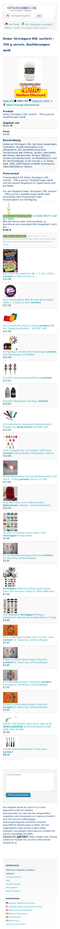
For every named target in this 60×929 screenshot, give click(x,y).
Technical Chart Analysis (15, 924)
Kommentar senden (19, 794)
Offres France (13, 920)
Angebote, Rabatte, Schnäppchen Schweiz (25, 906)
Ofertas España (14, 917)
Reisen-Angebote (13, 891)
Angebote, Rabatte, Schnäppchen (21, 903)
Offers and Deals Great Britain (20, 910)
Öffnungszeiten (12, 887)
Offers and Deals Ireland (18, 913)
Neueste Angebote (13, 884)
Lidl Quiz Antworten (13, 877)
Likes (8, 880)
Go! (39, 15)
